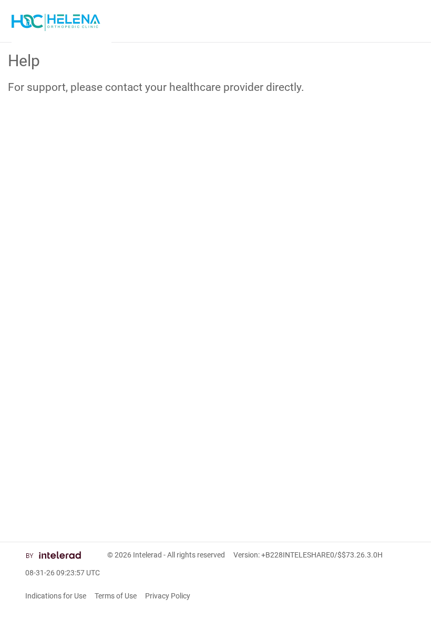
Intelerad (147, 555)
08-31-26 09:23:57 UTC (62, 573)
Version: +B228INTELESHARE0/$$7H (308, 555)
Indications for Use (55, 596)
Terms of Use (116, 596)
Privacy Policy (167, 596)
